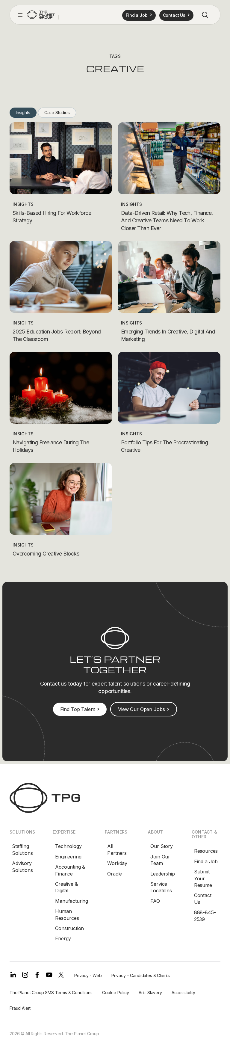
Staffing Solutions (22, 849)
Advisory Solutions (22, 866)
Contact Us (202, 898)
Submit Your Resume (203, 878)
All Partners (117, 849)
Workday (117, 863)
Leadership (162, 874)
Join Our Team (160, 860)
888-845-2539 (205, 915)
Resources (206, 851)
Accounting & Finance (70, 870)
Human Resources (67, 914)
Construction (69, 928)
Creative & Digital (66, 887)
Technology (68, 846)
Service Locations (161, 887)
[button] (20, 14)
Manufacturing (71, 901)
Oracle (114, 874)
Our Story (161, 846)
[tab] (23, 113)
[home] (41, 14)
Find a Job (206, 861)
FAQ (155, 901)
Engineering (68, 857)
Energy (63, 938)
